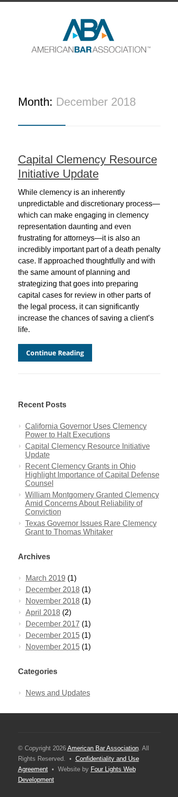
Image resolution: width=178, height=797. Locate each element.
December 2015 (53, 635)
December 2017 (53, 624)
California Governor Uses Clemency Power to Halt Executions (86, 430)
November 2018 (53, 601)
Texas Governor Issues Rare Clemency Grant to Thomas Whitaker (91, 527)
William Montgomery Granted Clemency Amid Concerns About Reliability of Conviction (92, 503)
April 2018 (43, 612)
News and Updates (58, 693)
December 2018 (53, 589)
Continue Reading (55, 352)
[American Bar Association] (89, 35)
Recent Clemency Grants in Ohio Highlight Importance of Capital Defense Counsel (92, 474)
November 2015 (53, 647)
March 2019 (46, 578)
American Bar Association (103, 748)
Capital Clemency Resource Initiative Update (87, 450)
